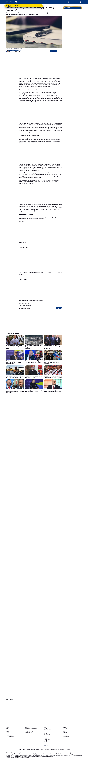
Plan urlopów (58, 83)
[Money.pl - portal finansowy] (14, 2)
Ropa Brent (65, 735)
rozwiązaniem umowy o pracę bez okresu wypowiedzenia (42, 206)
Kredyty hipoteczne (47, 734)
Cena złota (65, 728)
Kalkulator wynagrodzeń (29, 731)
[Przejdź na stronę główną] (7, 2)
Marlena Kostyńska (16, 50)
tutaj (28, 757)
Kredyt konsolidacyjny (47, 729)
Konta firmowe (46, 741)
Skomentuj (54, 51)
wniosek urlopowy (54, 97)
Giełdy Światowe (66, 736)
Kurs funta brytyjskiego (10, 736)
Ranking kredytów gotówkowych (49, 732)
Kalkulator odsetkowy (28, 732)
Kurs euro (7, 731)
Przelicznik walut (9, 735)
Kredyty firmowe (47, 739)
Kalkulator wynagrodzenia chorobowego (31, 728)
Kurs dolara (8, 733)
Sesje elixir (65, 732)
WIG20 (64, 731)
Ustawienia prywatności (65, 749)
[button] (72, 2)
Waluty (7, 728)
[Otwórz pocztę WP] (69, 2)
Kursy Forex (65, 733)
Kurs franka (8, 732)
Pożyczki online (46, 736)
